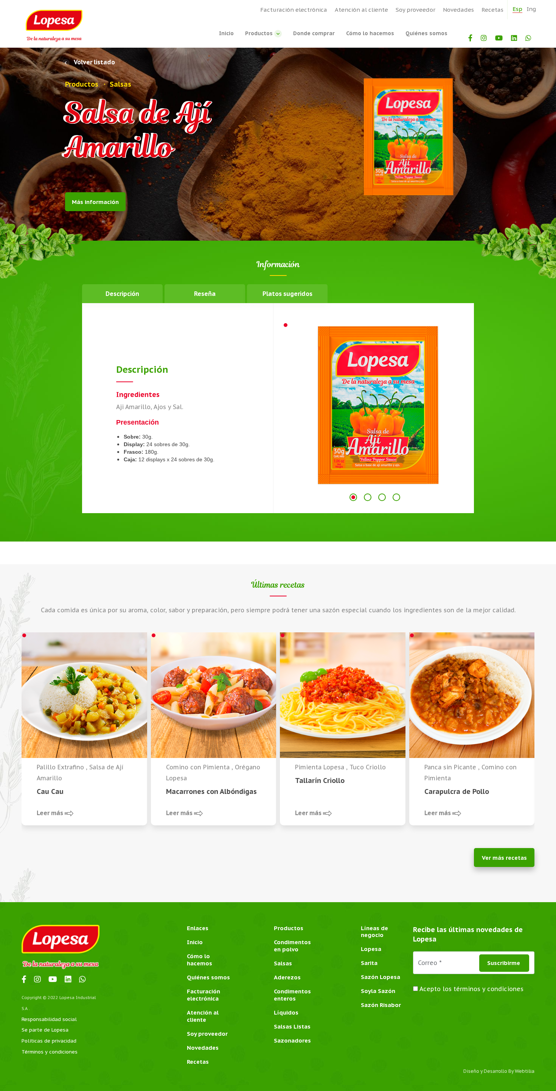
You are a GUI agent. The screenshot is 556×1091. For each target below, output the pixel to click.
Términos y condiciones (50, 1052)
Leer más (51, 813)
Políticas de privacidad (49, 1041)
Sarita (369, 962)
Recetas (492, 9)
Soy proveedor (415, 9)
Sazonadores (292, 1040)
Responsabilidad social (49, 1019)
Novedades (458, 9)
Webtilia (524, 1071)
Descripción (122, 293)
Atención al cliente (361, 9)
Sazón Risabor (381, 1005)
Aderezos (287, 977)
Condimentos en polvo (292, 945)
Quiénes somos (426, 33)
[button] (353, 497)
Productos (259, 33)
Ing (531, 8)
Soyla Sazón (378, 991)
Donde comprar (314, 33)
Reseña (205, 293)
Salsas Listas (292, 1026)
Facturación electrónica (293, 9)
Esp (517, 8)
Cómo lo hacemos (370, 33)
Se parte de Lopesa (45, 1030)
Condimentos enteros (292, 995)
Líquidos (286, 1012)
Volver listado (94, 62)
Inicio (226, 33)
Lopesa (371, 948)
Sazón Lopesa (380, 976)
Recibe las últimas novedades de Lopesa (468, 934)
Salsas (283, 963)
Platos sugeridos (287, 293)
